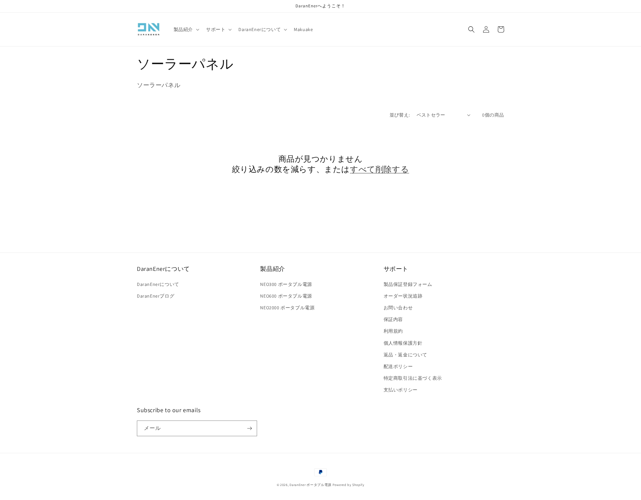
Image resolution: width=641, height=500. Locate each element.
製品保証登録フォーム (408, 284)
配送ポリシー (398, 366)
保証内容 (393, 319)
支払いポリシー (401, 390)
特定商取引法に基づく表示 (413, 378)
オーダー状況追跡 (403, 296)
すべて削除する (379, 169)
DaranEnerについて (158, 284)
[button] (186, 29)
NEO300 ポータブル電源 (286, 284)
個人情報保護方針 (403, 343)
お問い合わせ (398, 308)
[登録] (249, 428)
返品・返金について (405, 355)
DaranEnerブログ (155, 296)
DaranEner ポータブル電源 (310, 485)
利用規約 (393, 331)
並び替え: (400, 115)
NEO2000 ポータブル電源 (287, 308)
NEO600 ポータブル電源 (286, 296)
